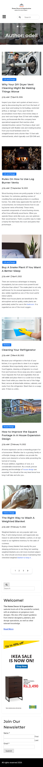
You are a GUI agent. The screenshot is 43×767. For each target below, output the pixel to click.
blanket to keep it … (24, 558)
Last (36, 740)
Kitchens (7, 345)
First (36, 736)
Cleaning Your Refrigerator (19, 349)
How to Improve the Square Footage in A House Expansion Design (21, 435)
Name (7, 733)
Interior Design (9, 513)
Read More (8, 629)
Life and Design (9, 79)
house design (28, 469)
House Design (9, 427)
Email (6, 743)
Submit (9, 751)
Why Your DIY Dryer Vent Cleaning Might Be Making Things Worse (18, 88)
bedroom (30, 304)
